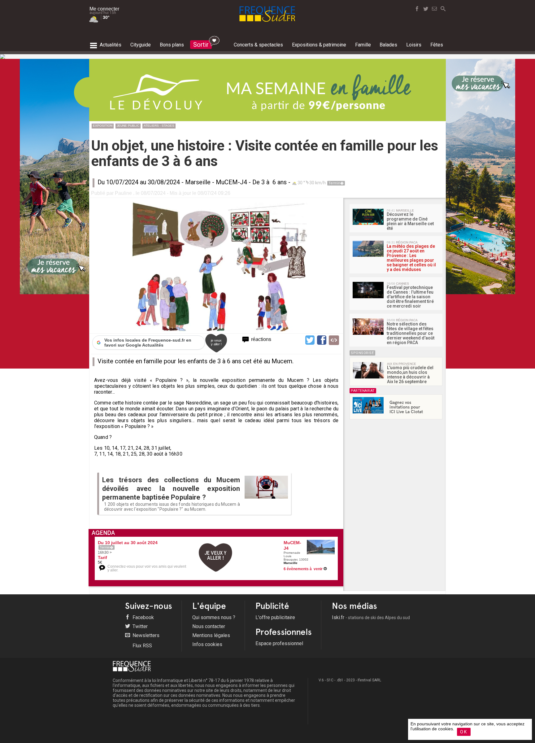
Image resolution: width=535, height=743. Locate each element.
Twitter (139, 626)
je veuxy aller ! (216, 342)
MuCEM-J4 (231, 182)
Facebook (142, 617)
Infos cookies (207, 644)
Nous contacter (208, 626)
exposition (102, 125)
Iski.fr (371, 617)
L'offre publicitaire (275, 617)
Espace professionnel (279, 643)
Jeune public (128, 125)
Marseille (198, 182)
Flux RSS (141, 646)
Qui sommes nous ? (213, 617)
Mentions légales (211, 635)
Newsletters (145, 635)
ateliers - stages (159, 125)
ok (464, 731)
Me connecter (104, 8)
